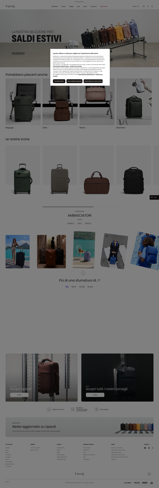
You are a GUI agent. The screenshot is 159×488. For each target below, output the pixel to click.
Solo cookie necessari (74, 81)
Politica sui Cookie (76, 66)
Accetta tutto (59, 81)
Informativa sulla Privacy (61, 66)
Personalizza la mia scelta (93, 81)
